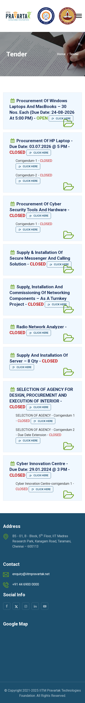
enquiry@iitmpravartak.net (31, 574)
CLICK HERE (62, 118)
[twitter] (16, 606)
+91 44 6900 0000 (25, 584)
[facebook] (6, 606)
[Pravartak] (39, 16)
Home (61, 54)
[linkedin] (35, 606)
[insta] (25, 606)
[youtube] (44, 606)
